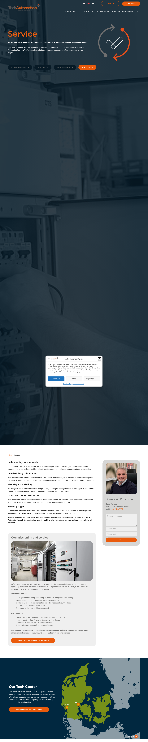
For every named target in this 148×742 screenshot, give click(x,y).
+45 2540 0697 (117, 509)
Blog (138, 11)
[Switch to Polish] (93, 3)
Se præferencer (92, 379)
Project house (103, 11)
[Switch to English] (88, 3)
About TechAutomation (122, 11)
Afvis (74, 379)
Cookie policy (67, 384)
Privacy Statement (78, 384)
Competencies (87, 11)
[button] (99, 359)
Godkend (56, 379)
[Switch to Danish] (84, 3)
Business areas (71, 11)
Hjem (10, 455)
